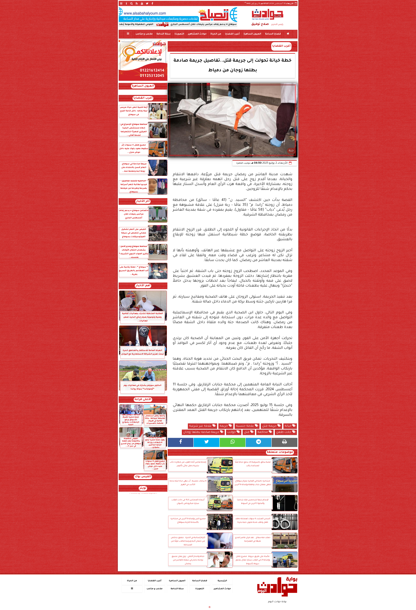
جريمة (224, 426)
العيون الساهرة (252, 34)
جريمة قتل (269, 426)
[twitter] (147, 3)
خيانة (288, 426)
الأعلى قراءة (143, 399)
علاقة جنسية (245, 426)
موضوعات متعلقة (280, 452)
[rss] (136, 3)
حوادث (232, 432)
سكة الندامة (163, 34)
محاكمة (263, 432)
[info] (126, 3)
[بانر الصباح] (178, 14)
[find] (131, 3)
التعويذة (179, 34)
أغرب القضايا (232, 34)
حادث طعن (284, 432)
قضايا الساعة (273, 34)
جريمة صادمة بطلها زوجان (201, 432)
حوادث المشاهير (197, 34)
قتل (247, 432)
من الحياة (215, 34)
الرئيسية (222, 581)
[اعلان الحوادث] (143, 80)
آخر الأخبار (143, 201)
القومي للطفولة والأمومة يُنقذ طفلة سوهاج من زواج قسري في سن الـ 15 (148, 24)
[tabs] (121, 3)
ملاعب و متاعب (143, 34)
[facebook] (152, 3)
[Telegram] (259, 442)
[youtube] (142, 3)
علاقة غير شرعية (200, 426)
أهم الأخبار (143, 285)
